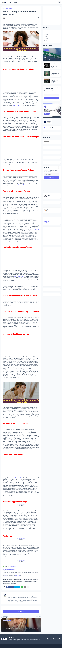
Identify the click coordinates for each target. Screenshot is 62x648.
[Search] (59, 2)
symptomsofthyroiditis (28, 581)
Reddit (45, 40)
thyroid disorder (16, 105)
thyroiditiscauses (6, 583)
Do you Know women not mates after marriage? (55, 65)
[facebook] (48, 639)
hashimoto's (35, 579)
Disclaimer (46, 222)
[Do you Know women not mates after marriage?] (47, 65)
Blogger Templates (10, 645)
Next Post (38, 616)
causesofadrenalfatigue (18, 579)
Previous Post (5, 616)
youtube (46, 38)
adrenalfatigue (9, 8)
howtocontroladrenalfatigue (17, 581)
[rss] (59, 639)
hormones (36, 229)
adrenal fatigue (21, 185)
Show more (50, 196)
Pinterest (46, 31)
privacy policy (47, 218)
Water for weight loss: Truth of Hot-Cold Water (55, 80)
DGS (49, 195)
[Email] (25, 587)
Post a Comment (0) (21, 611)
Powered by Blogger (50, 127)
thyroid (35, 581)
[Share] (38, 18)
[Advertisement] (21, 82)
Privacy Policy (52, 645)
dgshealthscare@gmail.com (9, 569)
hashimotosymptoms (7, 581)
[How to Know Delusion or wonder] (47, 73)
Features (15, 2)
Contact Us (46, 221)
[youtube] (54, 639)
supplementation (17, 478)
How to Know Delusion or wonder (55, 73)
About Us (46, 645)
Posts (47, 209)
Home (10, 2)
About (45, 220)
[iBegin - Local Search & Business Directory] (46, 142)
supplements (10, 122)
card (6, 575)
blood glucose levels (19, 276)
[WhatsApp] (22, 587)
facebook (46, 34)
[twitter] (51, 639)
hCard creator (17, 575)
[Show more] (28, 587)
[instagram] (56, 639)
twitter (45, 36)
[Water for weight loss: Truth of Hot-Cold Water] (47, 81)
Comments (48, 210)
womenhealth (13, 583)
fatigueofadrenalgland (28, 579)
